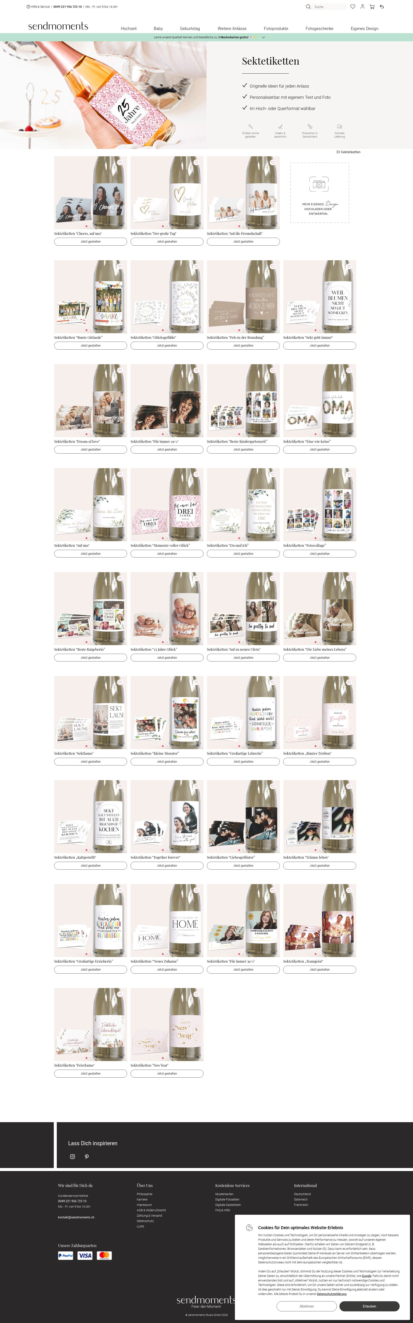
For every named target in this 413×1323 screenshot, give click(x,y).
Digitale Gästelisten (228, 1205)
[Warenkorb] (372, 7)
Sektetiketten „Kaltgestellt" (75, 857)
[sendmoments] (58, 26)
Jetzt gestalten (91, 241)
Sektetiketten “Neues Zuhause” (154, 961)
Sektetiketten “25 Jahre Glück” (154, 649)
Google (366, 1276)
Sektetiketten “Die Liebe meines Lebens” (315, 649)
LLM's (140, 1226)
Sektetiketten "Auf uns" (71, 545)
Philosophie (144, 1194)
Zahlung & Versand (149, 1215)
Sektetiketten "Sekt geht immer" (308, 337)
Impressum (144, 1205)
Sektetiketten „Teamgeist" (303, 961)
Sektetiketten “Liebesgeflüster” (231, 857)
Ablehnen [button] (307, 1306)
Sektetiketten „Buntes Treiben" (307, 753)
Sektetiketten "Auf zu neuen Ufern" (233, 649)
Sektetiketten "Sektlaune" (74, 753)
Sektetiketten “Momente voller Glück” (160, 545)
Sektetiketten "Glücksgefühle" (153, 337)
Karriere (142, 1199)
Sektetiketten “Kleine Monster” (155, 753)
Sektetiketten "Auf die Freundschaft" (235, 233)
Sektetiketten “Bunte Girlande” (78, 337)
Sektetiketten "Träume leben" (306, 857)
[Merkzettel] (353, 7)
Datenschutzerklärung (332, 1294)
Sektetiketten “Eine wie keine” (307, 441)
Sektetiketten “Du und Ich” (228, 545)
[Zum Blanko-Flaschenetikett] (320, 193)
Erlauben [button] (369, 1306)
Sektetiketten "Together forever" (155, 857)
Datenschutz (145, 1221)
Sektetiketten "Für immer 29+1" (155, 441)
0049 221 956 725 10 (67, 7)
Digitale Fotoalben (227, 1199)
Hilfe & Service (40, 7)
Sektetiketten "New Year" (149, 1065)
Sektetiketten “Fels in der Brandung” (235, 337)
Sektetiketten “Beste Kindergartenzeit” (237, 441)
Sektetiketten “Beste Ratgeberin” (79, 649)
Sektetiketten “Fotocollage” (304, 545)
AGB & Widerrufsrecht (151, 1210)
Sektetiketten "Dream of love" (77, 441)
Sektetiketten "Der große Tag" (153, 233)
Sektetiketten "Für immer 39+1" (231, 961)
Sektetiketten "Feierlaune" (74, 1065)
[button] (362, 7)
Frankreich (301, 1205)
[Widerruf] (382, 7)
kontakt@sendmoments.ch (76, 1217)
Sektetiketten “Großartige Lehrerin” (235, 753)
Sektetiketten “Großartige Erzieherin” (83, 961)
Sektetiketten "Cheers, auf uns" (78, 233)
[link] (90, 192)
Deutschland (302, 1194)
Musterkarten (224, 1194)
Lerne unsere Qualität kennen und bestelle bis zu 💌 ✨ (205, 37)
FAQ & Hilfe (222, 1210)
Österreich (301, 1199)
